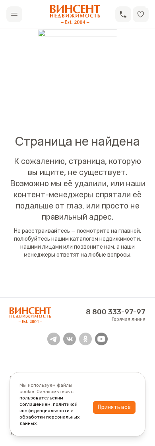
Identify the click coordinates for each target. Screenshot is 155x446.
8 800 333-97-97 (115, 312)
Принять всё (114, 407)
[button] (123, 14)
